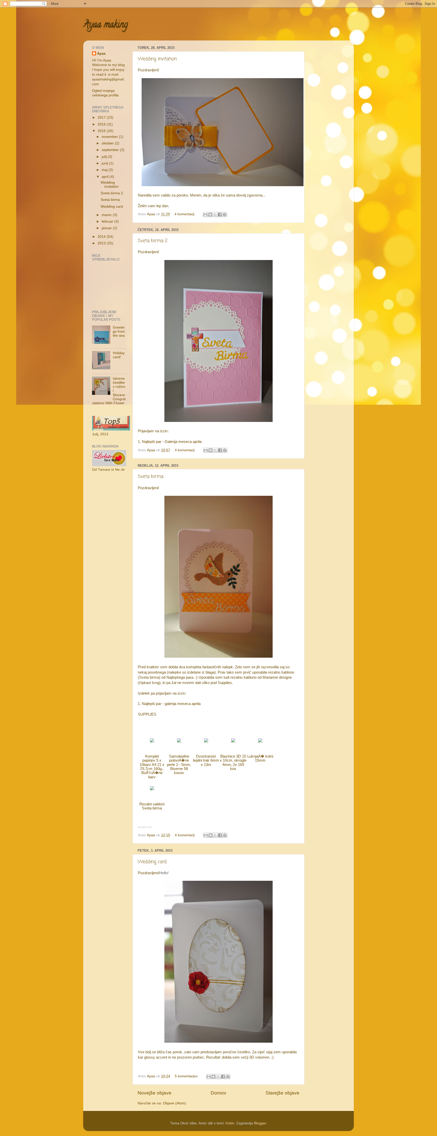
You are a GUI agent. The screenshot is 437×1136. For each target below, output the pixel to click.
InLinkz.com (145, 827)
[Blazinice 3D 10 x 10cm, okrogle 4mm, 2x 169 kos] (233, 741)
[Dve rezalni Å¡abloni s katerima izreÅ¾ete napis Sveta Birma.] (152, 789)
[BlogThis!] (210, 214)
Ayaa (101, 53)
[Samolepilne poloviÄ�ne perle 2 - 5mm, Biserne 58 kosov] (179, 741)
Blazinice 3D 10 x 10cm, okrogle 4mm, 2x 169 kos (233, 762)
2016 (102, 124)
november (110, 137)
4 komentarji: (185, 214)
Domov (218, 1093)
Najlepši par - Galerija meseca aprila (172, 442)
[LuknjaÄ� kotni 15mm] (260, 741)
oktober (108, 143)
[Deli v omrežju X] (214, 214)
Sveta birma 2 (152, 240)
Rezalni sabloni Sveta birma (151, 806)
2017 (102, 117)
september (111, 150)
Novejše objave (154, 1093)
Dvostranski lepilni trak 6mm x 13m (206, 760)
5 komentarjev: (187, 1076)
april (106, 177)
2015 (102, 131)
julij (105, 157)
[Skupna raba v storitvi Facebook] (219, 214)
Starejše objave (282, 1093)
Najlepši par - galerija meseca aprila (171, 704)
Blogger (260, 1123)
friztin (230, 1123)
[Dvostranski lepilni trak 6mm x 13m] (206, 741)
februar (108, 221)
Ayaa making (105, 25)
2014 (102, 237)
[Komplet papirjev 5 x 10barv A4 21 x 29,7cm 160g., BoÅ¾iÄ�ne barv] (152, 741)
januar (107, 228)
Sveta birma (150, 476)
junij (105, 163)
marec (107, 215)
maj (105, 170)
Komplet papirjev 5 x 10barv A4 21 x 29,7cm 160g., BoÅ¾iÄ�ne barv (152, 766)
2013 (102, 243)
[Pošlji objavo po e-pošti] (205, 214)
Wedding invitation (157, 58)
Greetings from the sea (119, 331)
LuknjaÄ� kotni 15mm (260, 758)
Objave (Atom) (174, 1103)
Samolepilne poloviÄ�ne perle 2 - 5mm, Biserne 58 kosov (179, 764)
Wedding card (152, 861)
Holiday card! (119, 355)
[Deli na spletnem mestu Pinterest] (224, 214)
